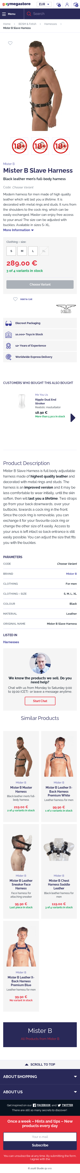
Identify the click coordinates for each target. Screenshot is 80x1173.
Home (6, 24)
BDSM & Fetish (27, 24)
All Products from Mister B (40, 1039)
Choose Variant (40, 284)
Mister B (9, 164)
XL (44, 251)
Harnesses (50, 24)
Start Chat (40, 701)
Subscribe (40, 1145)
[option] (40, 406)
